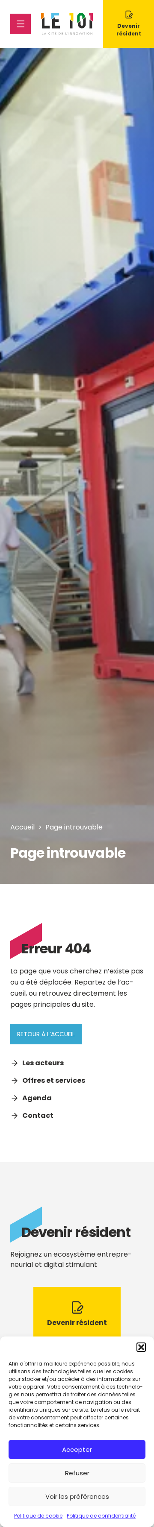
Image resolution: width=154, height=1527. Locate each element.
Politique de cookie (38, 1515)
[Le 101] (67, 24)
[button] (141, 1347)
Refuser (77, 1472)
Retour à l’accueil (46, 1034)
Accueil (22, 827)
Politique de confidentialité (101, 1515)
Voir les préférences (77, 1496)
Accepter (77, 1449)
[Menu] (20, 24)
